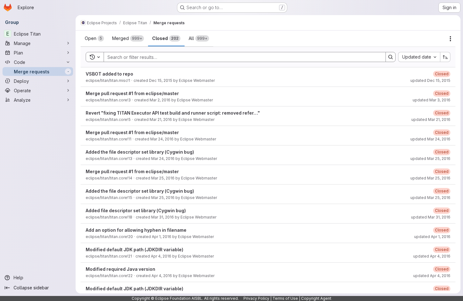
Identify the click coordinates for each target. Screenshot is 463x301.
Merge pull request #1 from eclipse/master (132, 93)
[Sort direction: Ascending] (445, 57)
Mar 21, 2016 (161, 119)
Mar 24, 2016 (162, 139)
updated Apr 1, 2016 (432, 236)
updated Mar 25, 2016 (430, 158)
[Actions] (450, 39)
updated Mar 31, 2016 (430, 217)
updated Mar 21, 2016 (430, 119)
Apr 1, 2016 (161, 236)
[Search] (391, 57)
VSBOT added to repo (109, 74)
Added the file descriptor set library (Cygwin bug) (140, 152)
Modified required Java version (120, 269)
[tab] (94, 38)
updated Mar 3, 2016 (431, 100)
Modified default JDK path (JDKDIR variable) (134, 249)
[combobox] (419, 57)
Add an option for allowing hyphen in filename (136, 230)
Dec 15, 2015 (160, 80)
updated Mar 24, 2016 (430, 139)
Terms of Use (285, 298)
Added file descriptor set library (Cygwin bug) (136, 210)
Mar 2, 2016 (160, 100)
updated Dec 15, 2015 (430, 80)
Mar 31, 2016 (162, 217)
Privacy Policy (256, 298)
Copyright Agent (316, 298)
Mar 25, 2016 (162, 178)
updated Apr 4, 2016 (431, 256)
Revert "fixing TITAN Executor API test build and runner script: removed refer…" (173, 113)
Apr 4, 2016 (161, 256)
